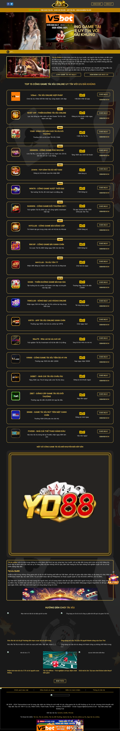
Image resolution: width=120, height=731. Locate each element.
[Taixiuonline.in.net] (60, 4)
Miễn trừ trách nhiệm (73, 690)
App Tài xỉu (71, 10)
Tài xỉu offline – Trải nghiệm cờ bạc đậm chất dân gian (60, 672)
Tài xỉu (35, 717)
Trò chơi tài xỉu (47, 10)
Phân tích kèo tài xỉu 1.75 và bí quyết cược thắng (23, 672)
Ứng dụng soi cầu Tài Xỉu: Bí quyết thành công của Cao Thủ (83, 640)
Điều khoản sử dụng (47, 690)
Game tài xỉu (67, 717)
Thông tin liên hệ (99, 690)
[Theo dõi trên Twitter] (11, 4)
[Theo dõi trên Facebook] (8, 4)
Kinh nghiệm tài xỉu (83, 10)
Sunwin (60, 713)
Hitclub (70, 713)
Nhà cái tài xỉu (60, 10)
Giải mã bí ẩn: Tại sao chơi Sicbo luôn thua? (95, 671)
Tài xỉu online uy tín (79, 717)
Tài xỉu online (34, 10)
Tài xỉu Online (57, 57)
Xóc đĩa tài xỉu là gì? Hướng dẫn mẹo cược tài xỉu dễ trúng (29, 640)
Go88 (65, 713)
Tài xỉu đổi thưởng (55, 717)
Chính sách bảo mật (21, 690)
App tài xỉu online (93, 717)
